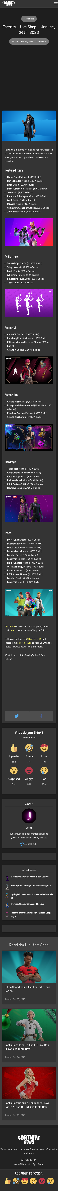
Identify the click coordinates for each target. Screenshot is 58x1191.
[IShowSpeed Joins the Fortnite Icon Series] (29, 967)
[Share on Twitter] (17, 716)
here (12, 630)
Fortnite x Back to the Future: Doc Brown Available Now (27, 1047)
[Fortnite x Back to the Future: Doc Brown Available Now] (29, 1025)
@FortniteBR (34, 638)
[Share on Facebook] (41, 716)
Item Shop (29, 18)
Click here (10, 626)
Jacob (15, 41)
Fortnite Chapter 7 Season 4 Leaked (27, 903)
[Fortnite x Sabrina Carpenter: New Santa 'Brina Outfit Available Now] (29, 1083)
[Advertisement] (29, 80)
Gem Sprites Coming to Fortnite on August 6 (31, 885)
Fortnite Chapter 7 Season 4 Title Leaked (29, 876)
